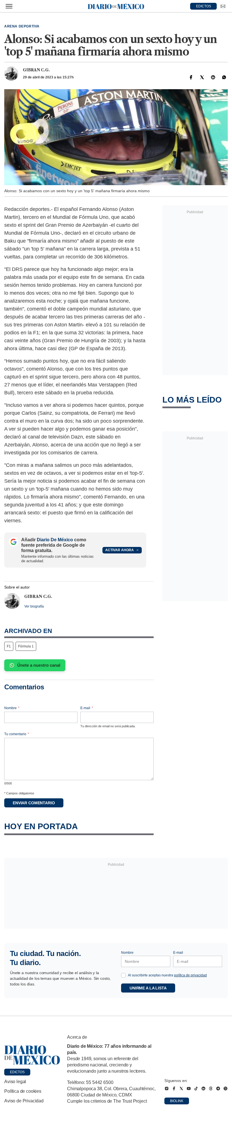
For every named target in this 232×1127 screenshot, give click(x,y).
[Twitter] (202, 77)
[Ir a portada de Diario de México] (32, 1055)
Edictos (17, 1072)
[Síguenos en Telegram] (218, 1088)
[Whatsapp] (224, 77)
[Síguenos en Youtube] (188, 1088)
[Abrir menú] (9, 6)
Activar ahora (119, 550)
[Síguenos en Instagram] (166, 1088)
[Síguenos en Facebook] (174, 1088)
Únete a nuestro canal (38, 665)
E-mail (86, 708)
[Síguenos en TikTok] (196, 1088)
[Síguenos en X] (181, 1088)
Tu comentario (16, 734)
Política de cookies (22, 1091)
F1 (9, 646)
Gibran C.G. (36, 70)
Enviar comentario (34, 803)
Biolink (176, 1101)
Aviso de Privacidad (24, 1100)
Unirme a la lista (148, 988)
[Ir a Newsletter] (223, 6)
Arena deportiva (22, 26)
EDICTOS (203, 6)
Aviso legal (15, 1081)
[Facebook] (191, 77)
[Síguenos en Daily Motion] (225, 1088)
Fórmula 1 (26, 646)
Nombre (12, 708)
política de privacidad (190, 975)
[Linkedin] (213, 77)
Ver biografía (34, 606)
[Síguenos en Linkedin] (203, 1088)
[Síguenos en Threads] (211, 1088)
